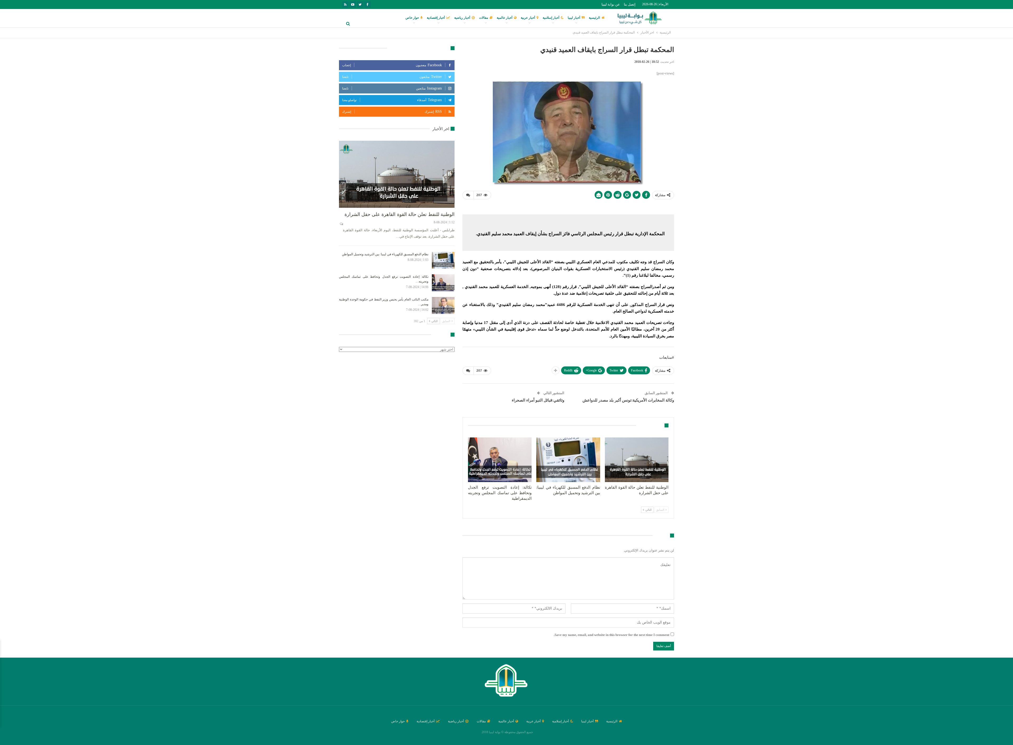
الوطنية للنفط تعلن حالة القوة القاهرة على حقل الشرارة (400, 214)
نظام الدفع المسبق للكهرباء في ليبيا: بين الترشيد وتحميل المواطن (385, 254)
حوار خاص (412, 18)
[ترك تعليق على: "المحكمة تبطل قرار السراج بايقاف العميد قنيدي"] (468, 195)
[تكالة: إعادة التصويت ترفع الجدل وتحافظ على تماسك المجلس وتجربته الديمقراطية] (500, 459)
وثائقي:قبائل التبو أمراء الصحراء (538, 400)
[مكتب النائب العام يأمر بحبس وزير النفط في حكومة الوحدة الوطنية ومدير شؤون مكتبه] (443, 305)
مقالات (483, 18)
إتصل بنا (629, 4)
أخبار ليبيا (574, 18)
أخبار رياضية (462, 18)
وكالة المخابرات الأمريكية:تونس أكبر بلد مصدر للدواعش (628, 400)
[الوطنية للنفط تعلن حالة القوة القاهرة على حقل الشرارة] (636, 459)
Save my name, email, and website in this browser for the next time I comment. (611, 635)
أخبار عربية (528, 18)
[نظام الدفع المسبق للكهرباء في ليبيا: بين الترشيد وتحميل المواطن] (568, 459)
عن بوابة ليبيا (610, 4)
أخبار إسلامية (551, 18)
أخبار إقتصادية (436, 18)
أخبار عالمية (504, 18)
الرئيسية (594, 18)
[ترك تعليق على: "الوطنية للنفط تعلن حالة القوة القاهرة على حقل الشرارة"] (341, 224)
